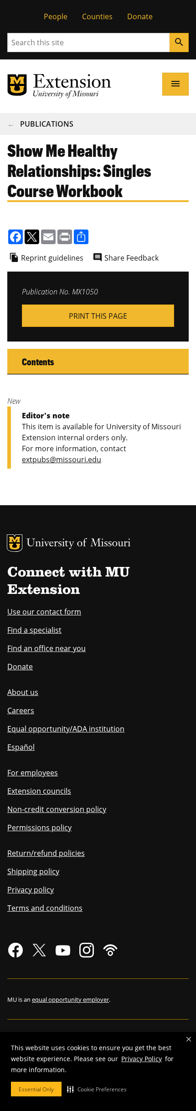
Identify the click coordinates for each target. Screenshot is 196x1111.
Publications (46, 124)
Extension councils (39, 791)
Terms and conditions (45, 908)
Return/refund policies (46, 853)
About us (22, 692)
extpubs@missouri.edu (61, 459)
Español (21, 747)
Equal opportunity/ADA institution (65, 729)
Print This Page (98, 316)
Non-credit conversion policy (56, 809)
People (55, 16)
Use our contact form (44, 612)
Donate (140, 16)
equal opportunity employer (70, 999)
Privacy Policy (141, 1058)
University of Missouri (78, 544)
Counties (97, 16)
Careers (20, 710)
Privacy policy (30, 890)
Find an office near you (46, 648)
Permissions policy (39, 828)
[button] (97, 1089)
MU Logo (14, 543)
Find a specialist (34, 630)
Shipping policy (33, 871)
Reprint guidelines (52, 258)
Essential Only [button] (36, 1089)
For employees (32, 773)
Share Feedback (131, 258)
